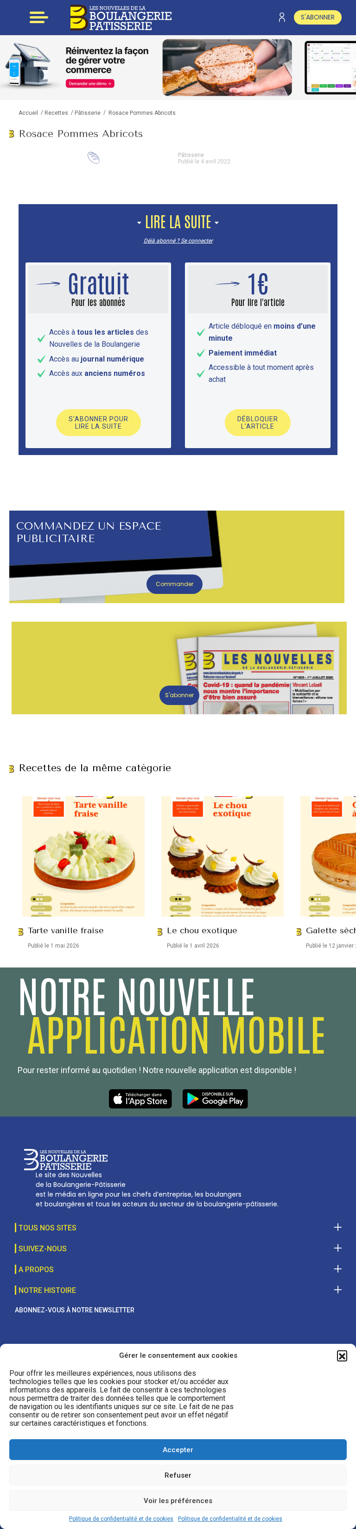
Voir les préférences (178, 1501)
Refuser (178, 1475)
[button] (342, 1355)
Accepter (178, 1450)
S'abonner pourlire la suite (98, 422)
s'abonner (318, 17)
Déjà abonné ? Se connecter (178, 240)
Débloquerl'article (257, 422)
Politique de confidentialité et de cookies (121, 1519)
